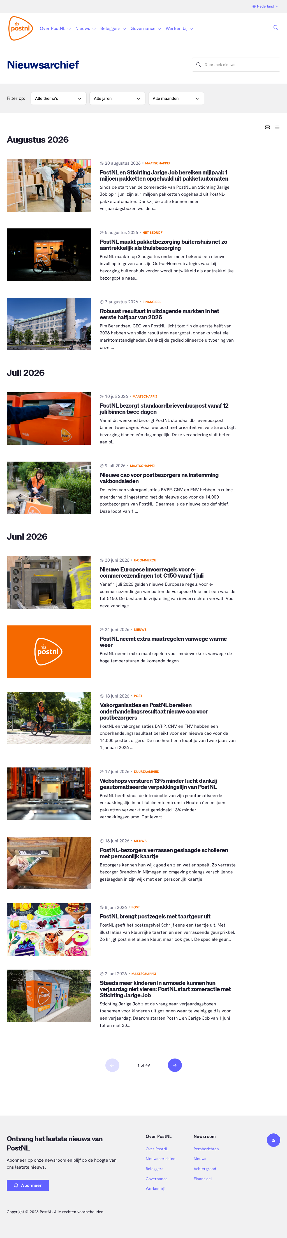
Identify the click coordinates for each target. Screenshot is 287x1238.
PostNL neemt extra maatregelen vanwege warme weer (163, 642)
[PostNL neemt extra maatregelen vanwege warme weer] (49, 651)
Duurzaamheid (146, 771)
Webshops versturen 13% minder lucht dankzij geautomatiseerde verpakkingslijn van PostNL (158, 784)
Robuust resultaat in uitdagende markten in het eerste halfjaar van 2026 (159, 314)
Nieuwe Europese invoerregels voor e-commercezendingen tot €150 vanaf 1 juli (151, 573)
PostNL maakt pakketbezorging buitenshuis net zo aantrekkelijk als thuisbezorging (163, 245)
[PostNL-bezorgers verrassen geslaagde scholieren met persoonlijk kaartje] (49, 863)
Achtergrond (205, 1168)
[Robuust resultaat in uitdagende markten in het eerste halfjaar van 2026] (49, 324)
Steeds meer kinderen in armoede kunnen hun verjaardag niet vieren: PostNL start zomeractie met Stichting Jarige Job (165, 989)
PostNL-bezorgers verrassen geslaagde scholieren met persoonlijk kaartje (164, 853)
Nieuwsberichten (160, 1158)
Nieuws (140, 629)
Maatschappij (157, 163)
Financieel (152, 302)
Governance (157, 1178)
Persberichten (206, 1148)
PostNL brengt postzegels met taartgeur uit (155, 916)
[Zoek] (198, 65)
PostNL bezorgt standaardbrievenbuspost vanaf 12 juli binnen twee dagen (164, 409)
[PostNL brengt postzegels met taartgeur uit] (49, 929)
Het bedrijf (153, 232)
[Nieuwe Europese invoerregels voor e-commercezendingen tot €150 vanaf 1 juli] (49, 582)
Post (138, 696)
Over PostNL (157, 1148)
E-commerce (145, 560)
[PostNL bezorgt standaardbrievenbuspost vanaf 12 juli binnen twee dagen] (49, 418)
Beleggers (154, 1168)
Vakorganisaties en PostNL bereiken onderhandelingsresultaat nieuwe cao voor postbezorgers (154, 711)
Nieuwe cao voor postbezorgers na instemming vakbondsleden (159, 478)
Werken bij (155, 1188)
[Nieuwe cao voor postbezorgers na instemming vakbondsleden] (49, 488)
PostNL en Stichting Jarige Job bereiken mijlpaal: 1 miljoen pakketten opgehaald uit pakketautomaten (164, 176)
